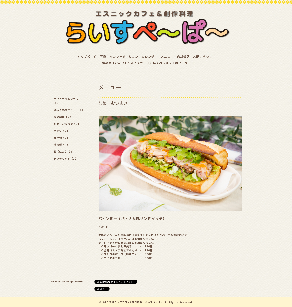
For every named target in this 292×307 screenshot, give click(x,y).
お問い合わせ (202, 57)
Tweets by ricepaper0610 (68, 281)
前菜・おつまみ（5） (67, 124)
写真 (103, 57)
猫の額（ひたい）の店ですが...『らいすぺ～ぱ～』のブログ (145, 63)
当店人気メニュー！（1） (70, 110)
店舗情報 (183, 57)
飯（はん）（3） (64, 151)
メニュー (167, 57)
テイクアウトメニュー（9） (67, 101)
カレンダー (150, 57)
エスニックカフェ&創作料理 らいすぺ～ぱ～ (136, 302)
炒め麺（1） (61, 144)
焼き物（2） (61, 138)
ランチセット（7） (66, 158)
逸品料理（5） (63, 117)
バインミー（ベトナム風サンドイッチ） (132, 218)
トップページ (87, 57)
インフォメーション (124, 57)
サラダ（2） (61, 131)
